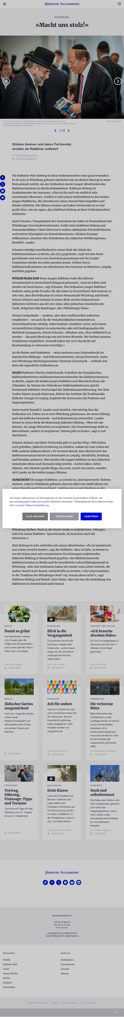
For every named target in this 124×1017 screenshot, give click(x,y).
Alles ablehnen (35, 516)
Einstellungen (64, 516)
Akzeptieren (91, 516)
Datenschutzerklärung (37, 505)
